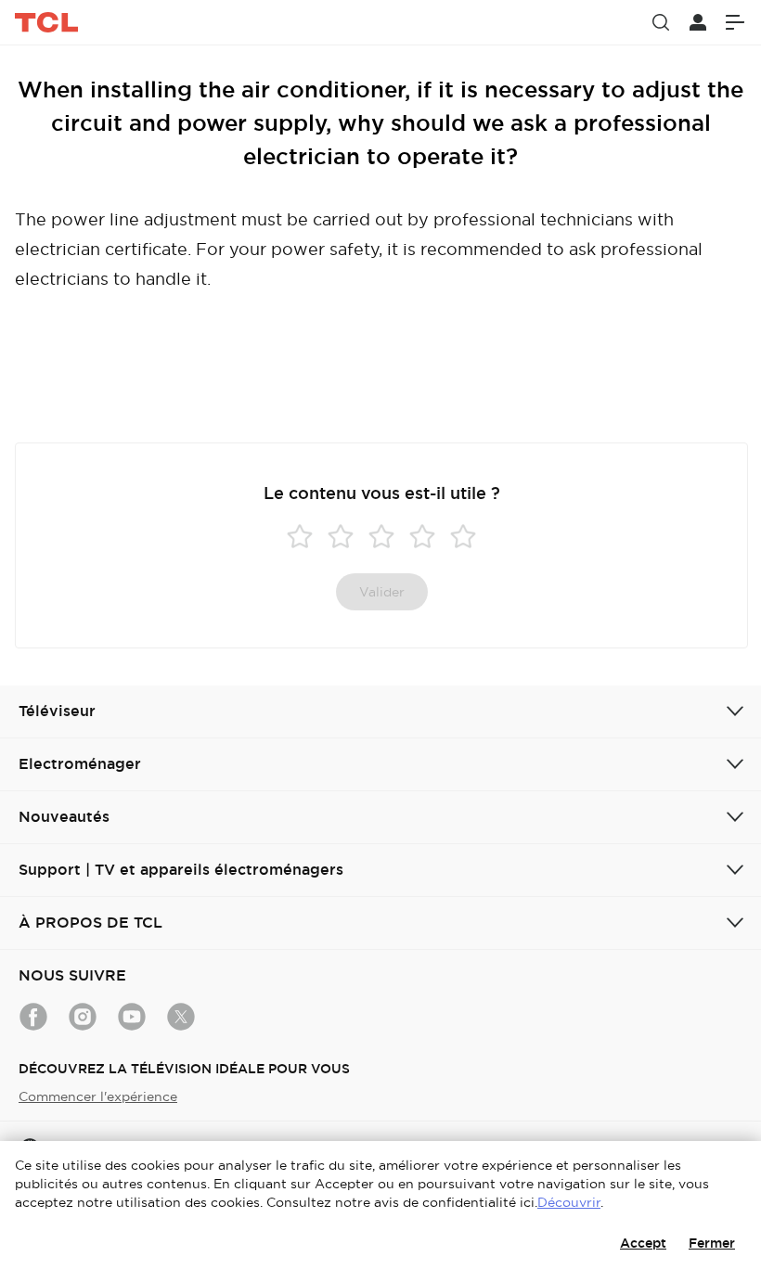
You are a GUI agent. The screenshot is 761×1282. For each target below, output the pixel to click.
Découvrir (568, 1202)
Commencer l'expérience (98, 1096)
